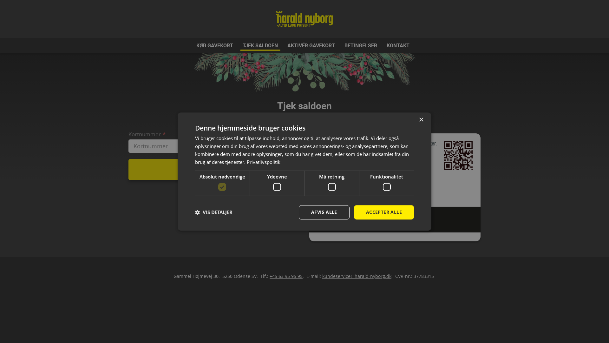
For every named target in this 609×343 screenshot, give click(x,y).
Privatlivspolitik (263, 162)
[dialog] (304, 171)
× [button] (421, 120)
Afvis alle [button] (324, 212)
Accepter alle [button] (384, 212)
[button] (213, 212)
